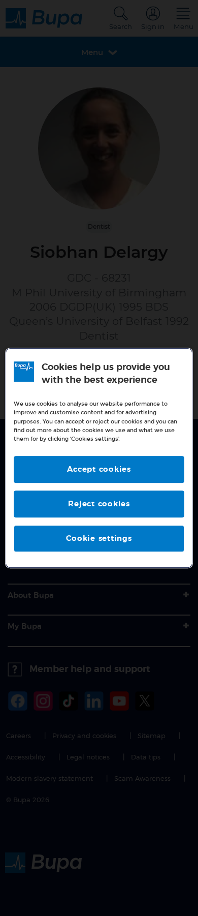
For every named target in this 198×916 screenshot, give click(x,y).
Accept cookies (99, 469)
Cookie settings (98, 538)
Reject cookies (99, 504)
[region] (99, 458)
